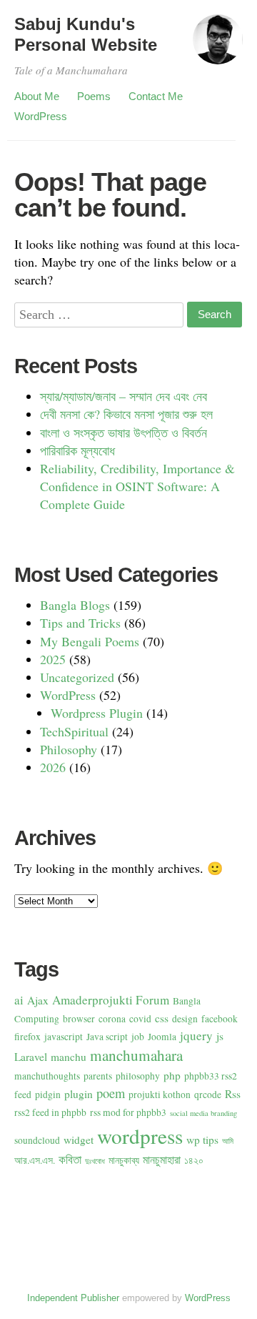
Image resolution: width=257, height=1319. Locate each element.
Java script (107, 1036)
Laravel (30, 1056)
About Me (36, 96)
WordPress (40, 116)
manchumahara (136, 1055)
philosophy (138, 1075)
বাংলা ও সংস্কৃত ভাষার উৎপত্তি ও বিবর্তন (123, 432)
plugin (78, 1094)
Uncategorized (77, 677)
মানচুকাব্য (124, 1160)
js (219, 1036)
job (137, 1036)
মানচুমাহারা (162, 1159)
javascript (63, 1036)
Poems (94, 96)
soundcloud (37, 1140)
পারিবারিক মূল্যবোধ (77, 450)
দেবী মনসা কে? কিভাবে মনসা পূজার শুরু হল (126, 414)
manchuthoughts (47, 1075)
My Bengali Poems (89, 641)
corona (112, 1018)
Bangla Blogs (75, 604)
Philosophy (68, 749)
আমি (227, 1141)
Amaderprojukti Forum (110, 1000)
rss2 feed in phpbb (50, 1112)
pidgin (48, 1094)
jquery (196, 1035)
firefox (27, 1036)
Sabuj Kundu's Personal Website (85, 34)
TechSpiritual (74, 731)
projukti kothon (159, 1094)
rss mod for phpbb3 (128, 1112)
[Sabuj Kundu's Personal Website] (218, 45)
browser (79, 1018)
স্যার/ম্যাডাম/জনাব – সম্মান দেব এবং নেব (123, 396)
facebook (219, 1018)
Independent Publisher (73, 1298)
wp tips (202, 1139)
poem (110, 1093)
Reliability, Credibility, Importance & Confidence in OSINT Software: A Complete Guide (137, 486)
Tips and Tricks (80, 622)
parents (98, 1075)
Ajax (38, 1000)
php (172, 1075)
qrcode (207, 1094)
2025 (53, 659)
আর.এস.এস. (34, 1160)
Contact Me (155, 96)
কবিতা (70, 1159)
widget (79, 1139)
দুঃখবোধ (95, 1161)
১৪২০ (193, 1160)
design (185, 1018)
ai (19, 1000)
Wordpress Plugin (97, 712)
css (161, 1018)
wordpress (140, 1136)
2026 (53, 767)
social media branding (203, 1113)
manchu (68, 1056)
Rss (233, 1094)
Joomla (162, 1036)
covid (140, 1018)
